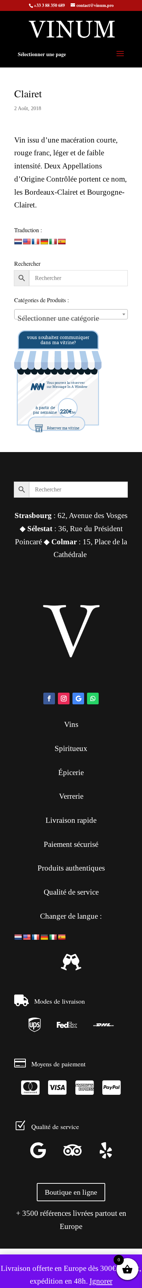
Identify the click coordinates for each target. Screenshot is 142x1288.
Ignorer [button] (101, 1281)
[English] (27, 241)
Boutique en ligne (71, 1192)
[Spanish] (62, 241)
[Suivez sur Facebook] (49, 698)
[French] (36, 241)
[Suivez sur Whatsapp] (93, 698)
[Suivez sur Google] (78, 698)
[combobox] (71, 314)
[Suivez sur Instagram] (64, 698)
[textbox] (71, 318)
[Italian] (53, 241)
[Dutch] (18, 241)
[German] (44, 241)
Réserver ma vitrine (63, 428)
